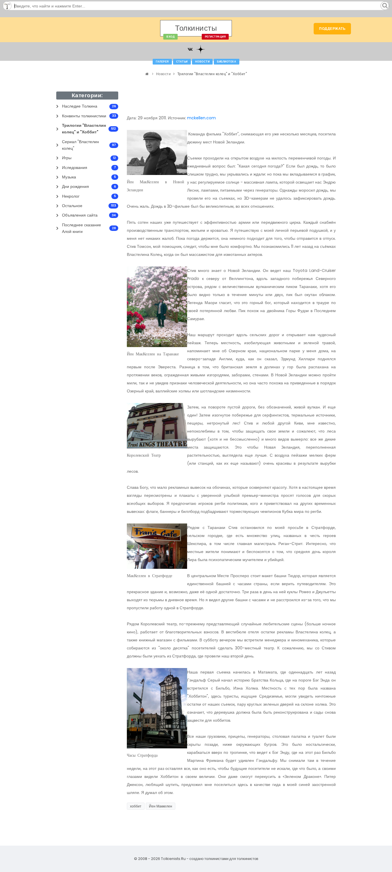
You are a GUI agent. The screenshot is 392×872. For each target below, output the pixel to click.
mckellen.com (201, 118)
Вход (170, 36)
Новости (202, 61)
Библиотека (226, 61)
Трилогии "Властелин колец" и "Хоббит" (212, 73)
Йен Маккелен (160, 806)
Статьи (182, 61)
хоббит (135, 806)
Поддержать (332, 28)
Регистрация (215, 36)
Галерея (162, 61)
